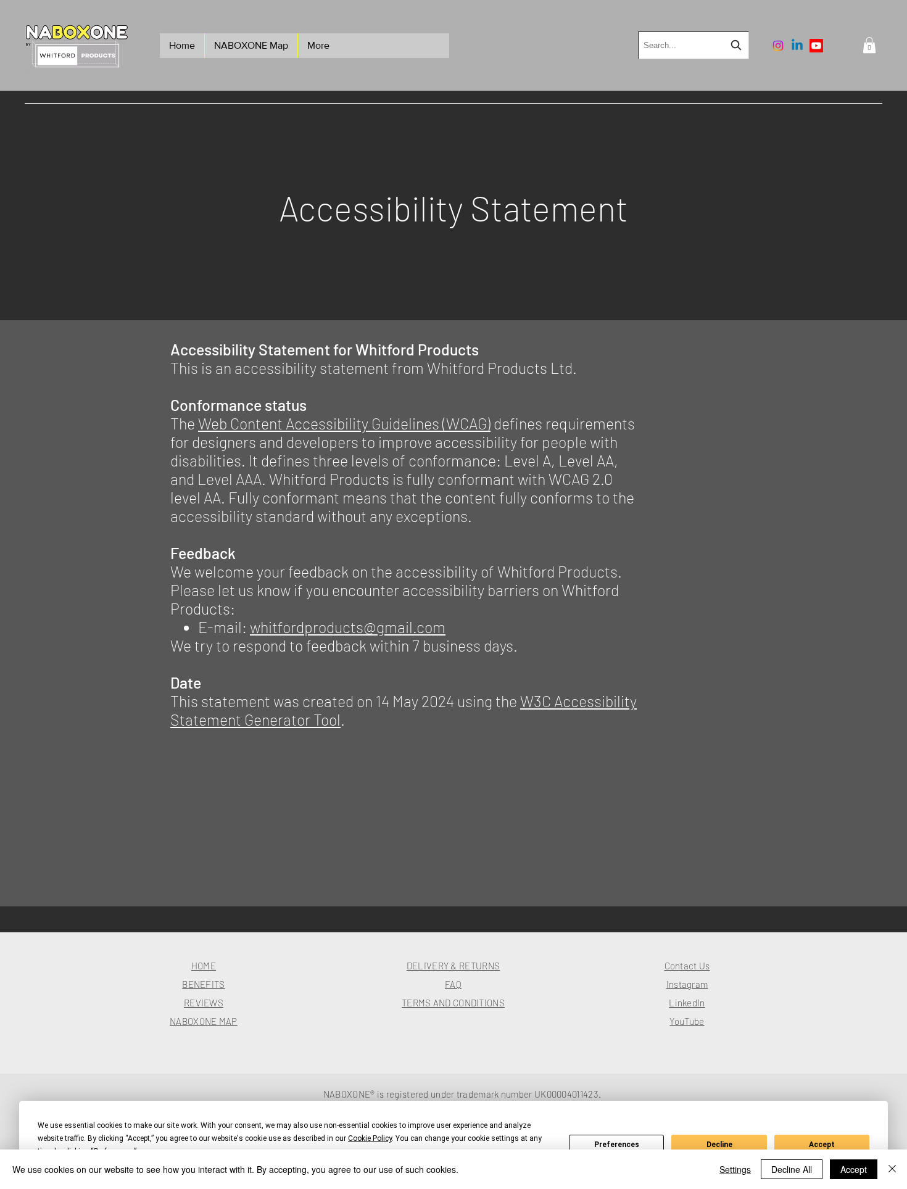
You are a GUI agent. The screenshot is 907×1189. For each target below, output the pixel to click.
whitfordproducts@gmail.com (347, 627)
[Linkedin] (797, 45)
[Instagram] (778, 45)
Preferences (616, 1144)
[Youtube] (816, 45)
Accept (822, 1144)
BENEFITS (203, 984)
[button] (869, 45)
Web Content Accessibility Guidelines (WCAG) (344, 423)
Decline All (791, 1169)
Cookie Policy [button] (370, 1138)
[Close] (892, 1169)
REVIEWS (203, 1002)
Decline (719, 1144)
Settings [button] (735, 1169)
